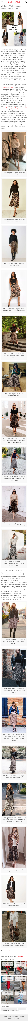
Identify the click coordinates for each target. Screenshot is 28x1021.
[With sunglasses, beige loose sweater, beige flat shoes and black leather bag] (14, 521)
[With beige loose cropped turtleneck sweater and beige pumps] (14, 170)
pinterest (7, 951)
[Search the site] (26, 2)
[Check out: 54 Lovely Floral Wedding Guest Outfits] (20, 997)
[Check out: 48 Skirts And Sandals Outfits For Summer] (20, 983)
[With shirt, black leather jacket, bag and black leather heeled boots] (14, 774)
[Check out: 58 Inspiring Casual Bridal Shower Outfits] (7, 997)
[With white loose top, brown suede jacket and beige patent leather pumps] (14, 867)
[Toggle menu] (2, 2)
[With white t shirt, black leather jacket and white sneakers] (14, 902)
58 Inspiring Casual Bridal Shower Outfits (7, 993)
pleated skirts (5, 1010)
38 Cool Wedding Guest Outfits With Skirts (7, 964)
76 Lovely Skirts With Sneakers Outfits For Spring (20, 965)
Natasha (20, 956)
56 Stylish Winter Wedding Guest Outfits (7, 979)
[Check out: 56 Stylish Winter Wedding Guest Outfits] (7, 983)
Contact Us (10, 1018)
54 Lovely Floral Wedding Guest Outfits (21, 993)
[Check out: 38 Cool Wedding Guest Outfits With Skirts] (7, 968)
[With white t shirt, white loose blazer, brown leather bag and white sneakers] (14, 942)
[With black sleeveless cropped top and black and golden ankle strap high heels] (14, 307)
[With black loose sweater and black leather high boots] (14, 262)
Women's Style (5, 1009)
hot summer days (8, 87)
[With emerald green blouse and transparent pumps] (14, 392)
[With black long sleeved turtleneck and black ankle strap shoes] (14, 217)
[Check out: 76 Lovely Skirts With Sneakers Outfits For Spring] (20, 968)
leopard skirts (22, 1009)
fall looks (13, 1009)
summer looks (14, 1010)
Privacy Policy (17, 1018)
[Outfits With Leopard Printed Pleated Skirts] (14, 45)
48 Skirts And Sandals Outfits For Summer (20, 979)
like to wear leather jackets (12, 573)
